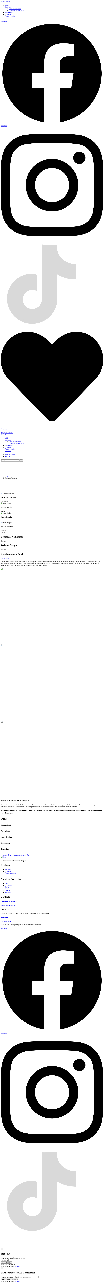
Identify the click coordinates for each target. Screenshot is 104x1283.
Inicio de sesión (10, 455)
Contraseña (4, 1260)
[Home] (3, 434)
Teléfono (4, 917)
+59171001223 (6, 921)
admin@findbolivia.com (8, 905)
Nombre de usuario (7, 1258)
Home (7, 476)
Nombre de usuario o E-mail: (10, 1277)
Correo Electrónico (9, 901)
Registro (17, 1266)
